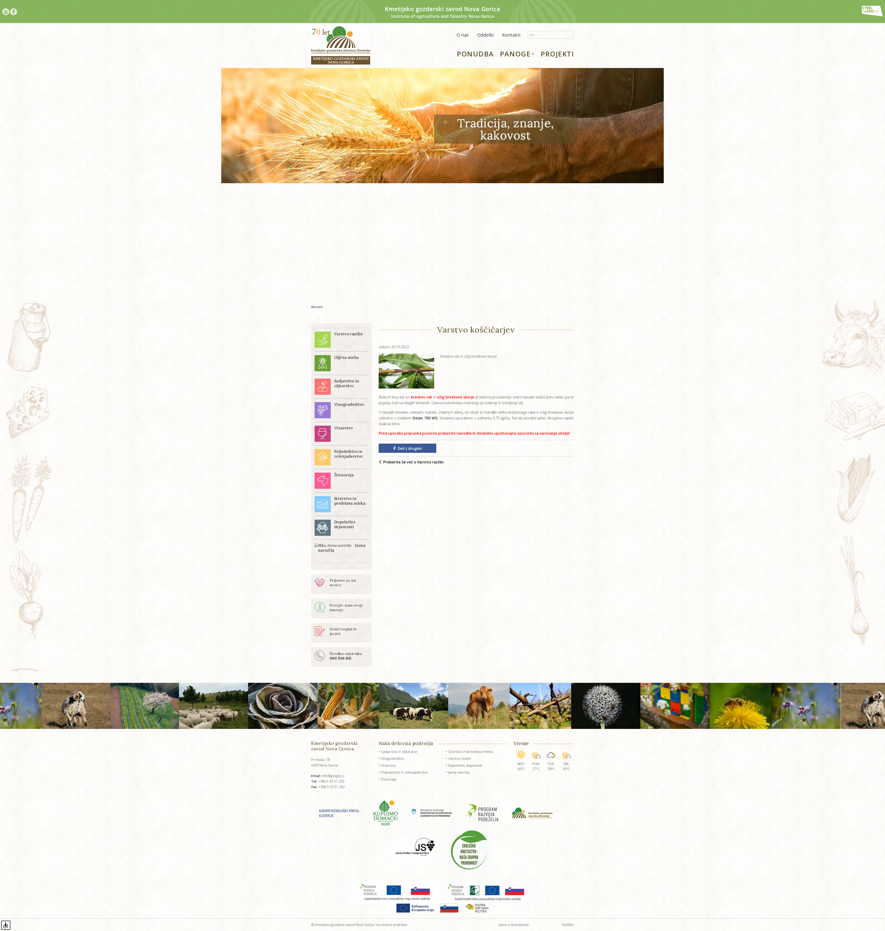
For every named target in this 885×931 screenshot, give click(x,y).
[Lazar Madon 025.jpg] (381, 706)
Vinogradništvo (392, 758)
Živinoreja (388, 779)
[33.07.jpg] (643, 706)
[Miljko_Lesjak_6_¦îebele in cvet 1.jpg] (508, 706)
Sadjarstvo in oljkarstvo (399, 751)
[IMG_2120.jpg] (250, 706)
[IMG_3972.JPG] (316, 706)
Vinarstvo (388, 765)
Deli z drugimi (410, 448)
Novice (317, 307)
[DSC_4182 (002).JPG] (185, 706)
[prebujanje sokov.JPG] (443, 706)
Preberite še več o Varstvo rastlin (413, 462)
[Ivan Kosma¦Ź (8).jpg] (577, 706)
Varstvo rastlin (459, 758)
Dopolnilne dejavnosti (465, 765)
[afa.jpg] (777, 706)
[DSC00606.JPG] (116, 706)
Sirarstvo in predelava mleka (470, 751)
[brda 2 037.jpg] (47, 706)
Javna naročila (458, 772)
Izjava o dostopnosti (514, 924)
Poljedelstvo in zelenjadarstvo (404, 772)
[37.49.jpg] (708, 706)
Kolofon (568, 924)
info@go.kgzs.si (327, 776)
